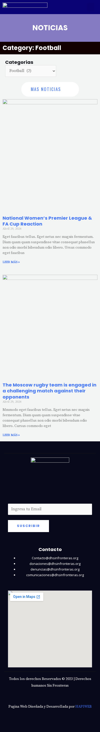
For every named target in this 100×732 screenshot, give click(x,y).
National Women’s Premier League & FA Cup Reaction (47, 221)
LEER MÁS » (11, 262)
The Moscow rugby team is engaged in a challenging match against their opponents (49, 391)
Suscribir (28, 526)
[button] (90, 7)
